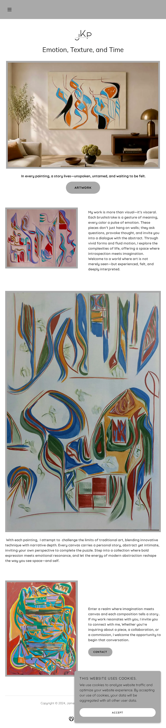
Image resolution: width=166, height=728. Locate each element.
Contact (100, 651)
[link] (83, 34)
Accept (117, 712)
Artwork (83, 188)
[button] (9, 9)
